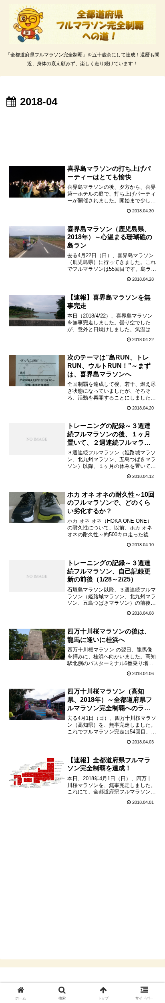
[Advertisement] (82, 135)
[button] (148, 955)
